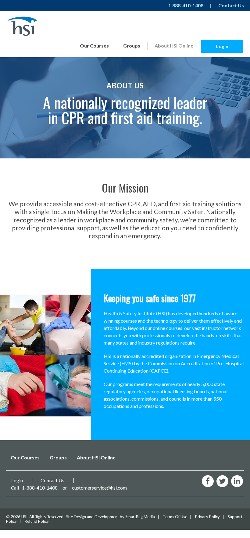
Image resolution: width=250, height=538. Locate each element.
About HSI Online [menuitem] (174, 45)
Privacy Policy (207, 516)
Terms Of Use (175, 516)
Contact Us (231, 5)
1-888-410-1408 (40, 487)
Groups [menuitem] (131, 45)
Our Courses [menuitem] (94, 45)
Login (222, 46)
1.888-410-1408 (185, 5)
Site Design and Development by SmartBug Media (110, 516)
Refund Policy (37, 521)
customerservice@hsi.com (99, 487)
